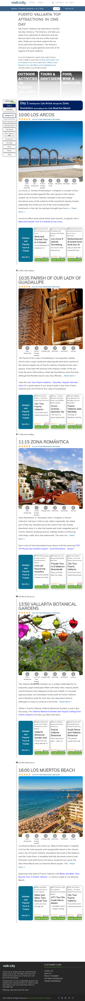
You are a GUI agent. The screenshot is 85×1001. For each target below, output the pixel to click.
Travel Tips (59, 2)
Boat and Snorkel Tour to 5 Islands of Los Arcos (40, 221)
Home (14, 8)
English (40, 2)
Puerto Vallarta (26, 8)
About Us (47, 973)
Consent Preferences (52, 981)
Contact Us (48, 971)
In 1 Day (40, 8)
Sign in (71, 2)
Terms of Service (45, 998)
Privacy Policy (32, 998)
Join (66, 2)
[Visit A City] (9, 966)
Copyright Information (53, 978)
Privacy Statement (51, 976)
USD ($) (31, 2)
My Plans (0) (69, 8)
